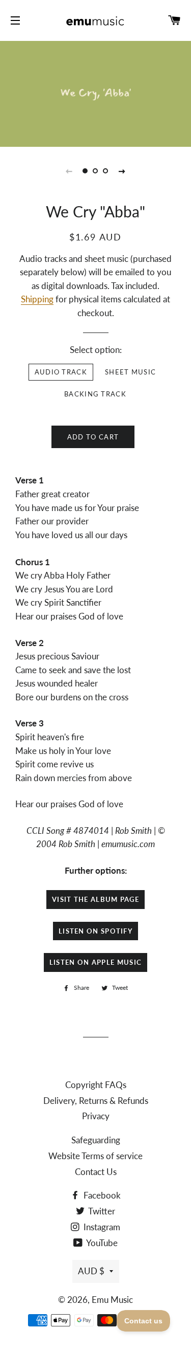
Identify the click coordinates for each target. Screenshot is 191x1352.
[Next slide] (122, 171)
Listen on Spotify (95, 931)
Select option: (96, 349)
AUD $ (91, 1271)
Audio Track (61, 372)
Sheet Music (130, 372)
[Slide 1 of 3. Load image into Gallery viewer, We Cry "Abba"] (85, 171)
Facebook (101, 1195)
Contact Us (96, 1171)
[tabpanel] (95, 92)
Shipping (37, 299)
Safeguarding (95, 1140)
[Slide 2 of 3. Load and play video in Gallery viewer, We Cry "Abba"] (96, 171)
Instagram (100, 1227)
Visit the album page (95, 899)
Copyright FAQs (95, 1084)
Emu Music (112, 1299)
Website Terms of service (95, 1155)
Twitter (101, 1211)
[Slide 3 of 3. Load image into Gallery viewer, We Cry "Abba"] (106, 171)
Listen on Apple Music (95, 962)
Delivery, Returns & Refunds (95, 1100)
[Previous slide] (69, 171)
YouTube (101, 1242)
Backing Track (95, 394)
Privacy (96, 1116)
